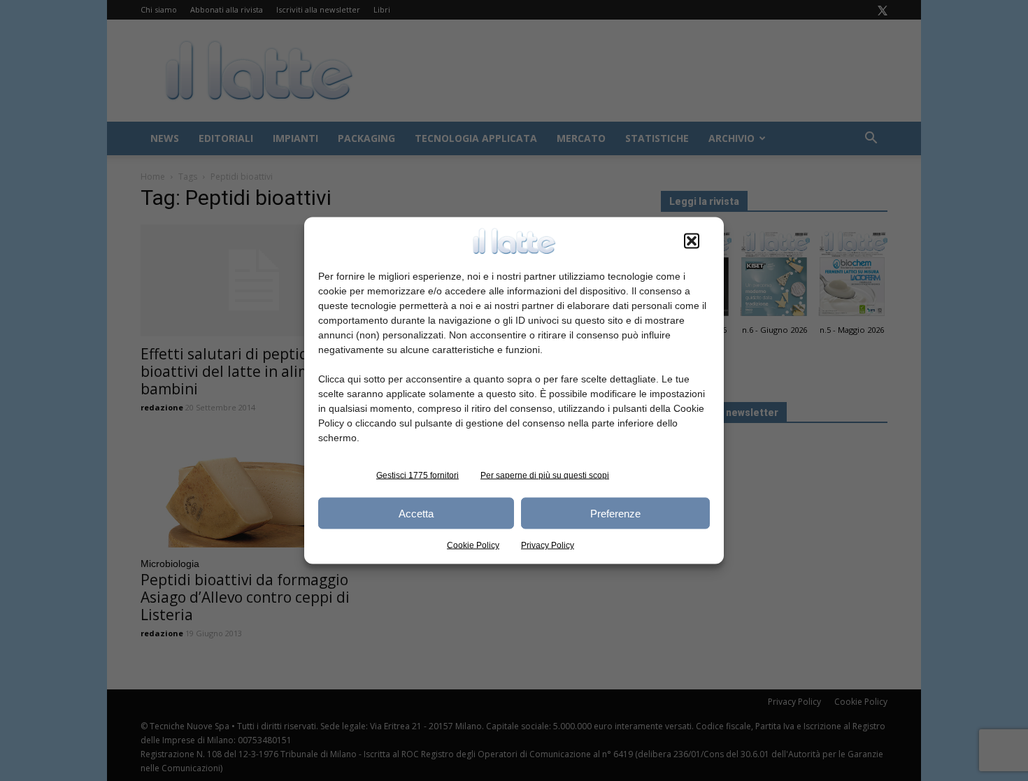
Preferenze (615, 513)
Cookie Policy (473, 545)
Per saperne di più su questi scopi (544, 475)
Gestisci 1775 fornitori (417, 475)
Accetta (416, 513)
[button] (692, 241)
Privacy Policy (547, 545)
